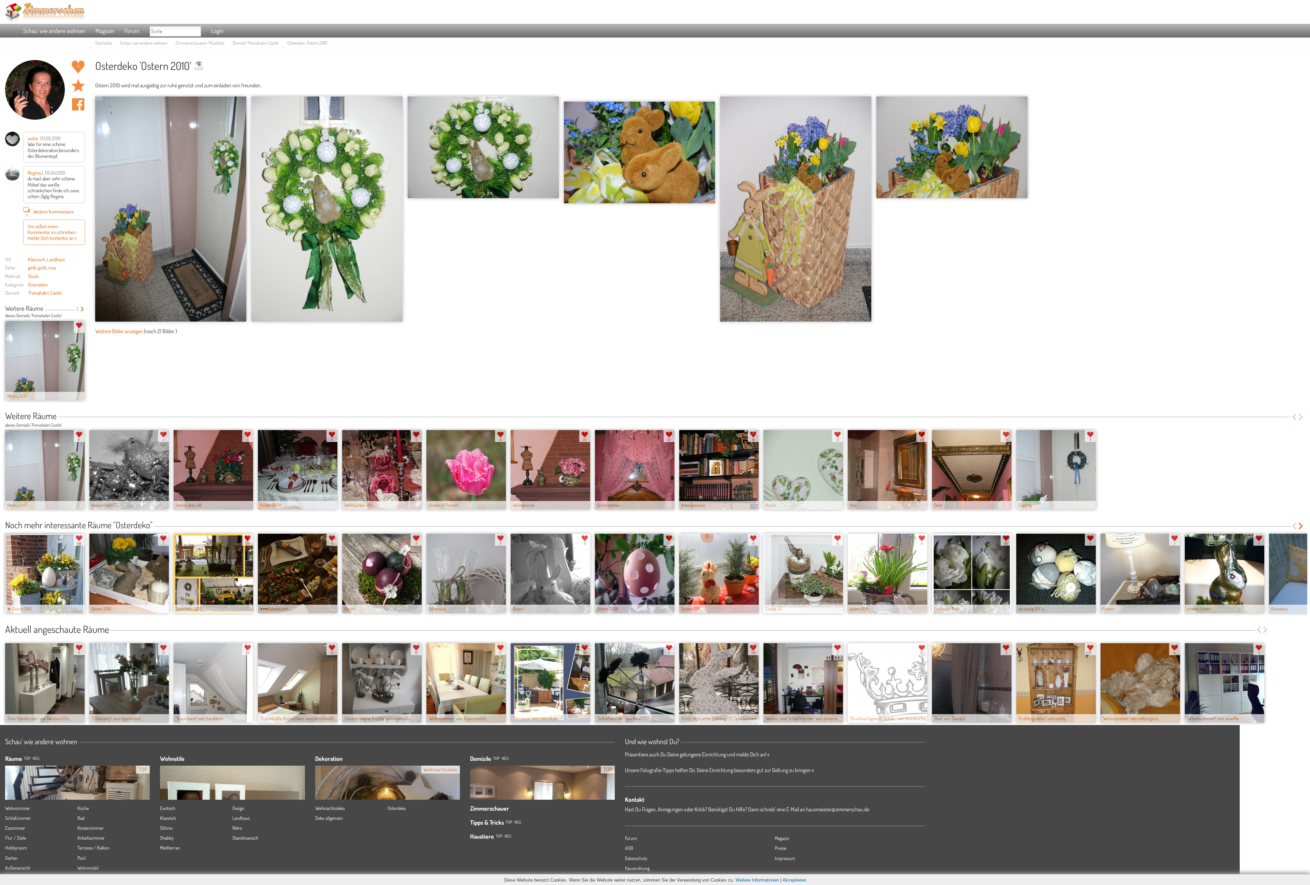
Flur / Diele (15, 838)
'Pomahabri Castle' (45, 293)
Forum (132, 30)
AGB (629, 848)
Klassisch (36, 259)
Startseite (103, 43)
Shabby (167, 838)
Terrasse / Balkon (93, 848)
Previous (77, 309)
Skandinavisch (245, 838)
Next (82, 309)
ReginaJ (35, 172)
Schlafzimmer (18, 818)
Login (217, 30)
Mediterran (170, 848)
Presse (780, 848)
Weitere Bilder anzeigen (119, 331)
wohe (33, 138)
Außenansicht (17, 868)
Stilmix (166, 828)
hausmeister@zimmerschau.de (837, 809)
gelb (32, 267)
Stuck (33, 276)
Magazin (105, 30)
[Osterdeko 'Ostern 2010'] (170, 209)
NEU (36, 758)
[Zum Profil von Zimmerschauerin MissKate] (35, 90)
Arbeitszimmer (91, 838)
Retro (237, 828)
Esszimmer (15, 828)
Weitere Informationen (757, 880)
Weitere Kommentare (50, 212)
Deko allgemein (329, 818)
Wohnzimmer (17, 808)
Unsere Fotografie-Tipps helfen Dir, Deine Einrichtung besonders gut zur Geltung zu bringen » (719, 770)
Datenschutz (636, 858)
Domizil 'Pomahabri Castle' (256, 43)
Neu (505, 758)
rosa (52, 267)
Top (496, 758)
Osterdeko (38, 284)
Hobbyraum (16, 848)
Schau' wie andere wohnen (54, 30)
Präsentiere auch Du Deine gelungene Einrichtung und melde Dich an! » (697, 754)
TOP (27, 758)
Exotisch (167, 808)
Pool (81, 858)
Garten (11, 858)
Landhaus (56, 259)
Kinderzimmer (90, 828)
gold (42, 267)
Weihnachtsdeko (330, 808)
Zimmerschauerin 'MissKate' (200, 43)
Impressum (785, 858)
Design (238, 808)
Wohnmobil (88, 868)
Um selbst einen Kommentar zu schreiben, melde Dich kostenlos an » (52, 232)
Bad (81, 818)
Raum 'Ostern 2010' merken (78, 85)
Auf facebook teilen (78, 104)
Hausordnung (637, 868)
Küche (83, 808)
